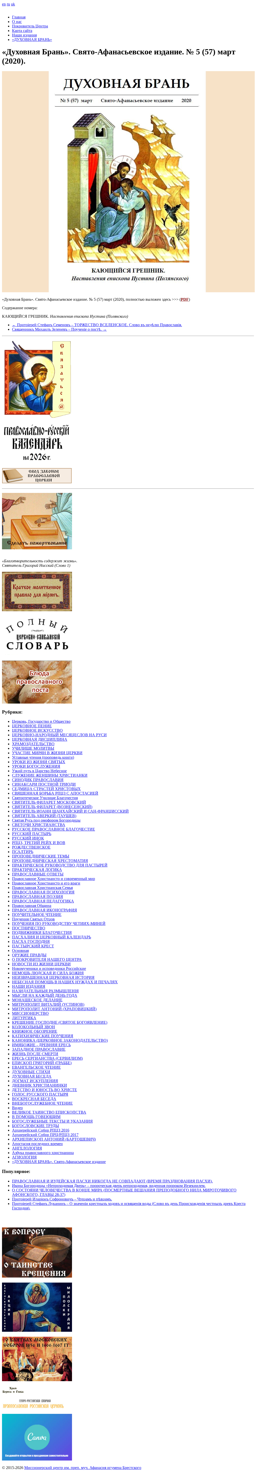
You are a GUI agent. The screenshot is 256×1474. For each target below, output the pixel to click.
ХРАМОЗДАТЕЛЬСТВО (33, 744)
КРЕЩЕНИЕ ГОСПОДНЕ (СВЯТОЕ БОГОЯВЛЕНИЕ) (59, 1022)
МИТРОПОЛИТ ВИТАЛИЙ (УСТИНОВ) (48, 1004)
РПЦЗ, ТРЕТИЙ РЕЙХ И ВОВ (38, 843)
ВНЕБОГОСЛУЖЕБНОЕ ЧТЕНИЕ (42, 1103)
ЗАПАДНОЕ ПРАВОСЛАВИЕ (39, 1049)
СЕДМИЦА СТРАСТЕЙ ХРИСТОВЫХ (46, 789)
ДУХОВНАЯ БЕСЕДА (32, 1076)
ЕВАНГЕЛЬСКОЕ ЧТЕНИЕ (36, 1067)
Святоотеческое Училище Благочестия (45, 798)
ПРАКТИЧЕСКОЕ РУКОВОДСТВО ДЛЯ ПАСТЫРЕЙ (60, 865)
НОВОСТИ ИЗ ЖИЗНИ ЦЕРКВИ (41, 964)
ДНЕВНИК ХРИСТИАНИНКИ (39, 1085)
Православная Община (31, 905)
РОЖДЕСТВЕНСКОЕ (31, 847)
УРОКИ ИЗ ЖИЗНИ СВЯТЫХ (38, 762)
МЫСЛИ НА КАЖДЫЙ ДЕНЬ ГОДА (44, 995)
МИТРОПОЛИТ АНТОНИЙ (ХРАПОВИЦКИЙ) (54, 1009)
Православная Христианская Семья (42, 887)
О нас (17, 21)
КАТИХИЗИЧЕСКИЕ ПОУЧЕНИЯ (42, 1036)
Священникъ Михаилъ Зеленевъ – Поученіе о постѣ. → (59, 329)
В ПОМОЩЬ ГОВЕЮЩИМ (36, 1117)
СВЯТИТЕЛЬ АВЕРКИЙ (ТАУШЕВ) (44, 816)
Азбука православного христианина (43, 1153)
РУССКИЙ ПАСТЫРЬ (31, 834)
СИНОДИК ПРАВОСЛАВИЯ (38, 780)
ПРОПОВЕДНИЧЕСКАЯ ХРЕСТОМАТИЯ (50, 861)
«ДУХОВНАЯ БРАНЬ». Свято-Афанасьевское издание (59, 1162)
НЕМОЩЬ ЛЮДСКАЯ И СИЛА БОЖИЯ (48, 973)
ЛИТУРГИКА (24, 1018)
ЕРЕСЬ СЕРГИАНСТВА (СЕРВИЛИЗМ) (47, 1058)
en (4, 4)
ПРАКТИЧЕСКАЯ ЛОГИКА (37, 870)
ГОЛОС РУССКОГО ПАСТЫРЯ (40, 1094)
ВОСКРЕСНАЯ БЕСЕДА (34, 1099)
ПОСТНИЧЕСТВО (28, 928)
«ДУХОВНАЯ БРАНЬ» (32, 39)
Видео (17, 1108)
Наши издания (24, 35)
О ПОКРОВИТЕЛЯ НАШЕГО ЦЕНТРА (47, 959)
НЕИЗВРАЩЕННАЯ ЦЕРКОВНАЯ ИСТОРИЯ (53, 977)
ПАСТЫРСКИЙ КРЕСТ (33, 946)
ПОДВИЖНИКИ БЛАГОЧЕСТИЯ (42, 932)
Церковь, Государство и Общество (41, 721)
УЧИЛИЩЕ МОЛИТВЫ (33, 748)
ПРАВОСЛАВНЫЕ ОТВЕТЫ (38, 874)
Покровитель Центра (30, 26)
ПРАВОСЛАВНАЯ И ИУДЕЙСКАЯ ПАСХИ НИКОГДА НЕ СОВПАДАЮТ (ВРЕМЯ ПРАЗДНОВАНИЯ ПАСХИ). (112, 1181)
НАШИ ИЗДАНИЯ (28, 986)
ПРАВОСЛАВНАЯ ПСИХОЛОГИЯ (43, 892)
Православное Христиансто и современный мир (53, 879)
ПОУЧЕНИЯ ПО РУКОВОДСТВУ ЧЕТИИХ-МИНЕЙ (59, 923)
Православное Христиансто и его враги (46, 883)
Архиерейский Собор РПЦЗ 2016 (40, 1130)
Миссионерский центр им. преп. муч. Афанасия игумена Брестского (82, 1468)
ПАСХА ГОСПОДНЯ (31, 941)
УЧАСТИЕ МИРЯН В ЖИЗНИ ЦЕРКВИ (47, 753)
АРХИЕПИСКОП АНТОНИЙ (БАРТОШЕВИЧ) (54, 1139)
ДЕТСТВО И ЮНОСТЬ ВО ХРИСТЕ (44, 1090)
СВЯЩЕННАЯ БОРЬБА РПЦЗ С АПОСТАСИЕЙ (55, 793)
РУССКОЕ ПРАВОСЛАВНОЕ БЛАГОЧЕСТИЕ (53, 829)
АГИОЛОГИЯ (24, 1157)
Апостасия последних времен (37, 1144)
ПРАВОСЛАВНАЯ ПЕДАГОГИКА (43, 901)
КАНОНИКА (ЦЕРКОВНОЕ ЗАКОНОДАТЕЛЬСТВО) (60, 1040)
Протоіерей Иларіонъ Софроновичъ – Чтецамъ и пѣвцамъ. (62, 1199)
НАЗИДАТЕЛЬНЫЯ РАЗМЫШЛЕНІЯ (45, 991)
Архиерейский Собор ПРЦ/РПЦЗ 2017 (45, 1135)
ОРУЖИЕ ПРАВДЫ (29, 955)
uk (13, 4)
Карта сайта (22, 30)
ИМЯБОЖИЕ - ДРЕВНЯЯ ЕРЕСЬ (41, 1045)
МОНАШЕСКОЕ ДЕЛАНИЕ (37, 1000)
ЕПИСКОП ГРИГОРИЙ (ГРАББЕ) (42, 1063)
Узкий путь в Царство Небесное (39, 771)
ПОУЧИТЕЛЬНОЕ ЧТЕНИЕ (37, 914)
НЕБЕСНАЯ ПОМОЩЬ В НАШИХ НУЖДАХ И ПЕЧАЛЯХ (65, 982)
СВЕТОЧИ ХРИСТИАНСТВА (38, 825)
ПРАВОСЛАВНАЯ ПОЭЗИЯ (37, 896)
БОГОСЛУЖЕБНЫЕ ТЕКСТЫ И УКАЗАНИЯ (52, 1121)
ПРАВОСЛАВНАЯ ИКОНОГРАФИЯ (44, 910)
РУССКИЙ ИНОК (28, 838)
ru (8, 4)
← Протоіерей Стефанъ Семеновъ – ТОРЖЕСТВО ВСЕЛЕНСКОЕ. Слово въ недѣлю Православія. (97, 325)
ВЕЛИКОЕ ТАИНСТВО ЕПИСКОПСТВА (49, 1112)
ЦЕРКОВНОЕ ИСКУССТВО (37, 730)
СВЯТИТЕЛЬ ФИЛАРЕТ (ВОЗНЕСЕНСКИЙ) (52, 807)
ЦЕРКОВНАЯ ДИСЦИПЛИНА (39, 739)
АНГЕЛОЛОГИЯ (27, 1148)
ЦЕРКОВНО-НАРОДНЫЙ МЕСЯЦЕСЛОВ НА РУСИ (59, 735)
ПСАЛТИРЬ (22, 852)
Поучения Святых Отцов (33, 919)
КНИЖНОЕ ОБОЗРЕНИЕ (34, 1031)
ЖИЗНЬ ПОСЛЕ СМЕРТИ (35, 1054)
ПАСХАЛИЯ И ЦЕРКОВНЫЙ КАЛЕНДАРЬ (51, 937)
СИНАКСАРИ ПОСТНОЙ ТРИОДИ (44, 784)
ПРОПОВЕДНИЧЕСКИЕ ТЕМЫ (40, 856)
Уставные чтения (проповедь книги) (43, 757)
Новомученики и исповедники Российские (49, 968)
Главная (19, 17)
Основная (20, 950)
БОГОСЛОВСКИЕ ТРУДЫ (35, 1126)
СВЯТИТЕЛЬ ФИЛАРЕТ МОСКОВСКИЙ (49, 802)
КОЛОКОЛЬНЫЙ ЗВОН (33, 1027)
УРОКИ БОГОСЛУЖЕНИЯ (36, 766)
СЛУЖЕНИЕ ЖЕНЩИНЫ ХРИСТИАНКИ (50, 775)
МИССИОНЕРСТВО (30, 1013)
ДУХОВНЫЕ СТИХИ (31, 1072)
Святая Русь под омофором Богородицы (46, 820)
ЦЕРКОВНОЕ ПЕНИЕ (32, 726)
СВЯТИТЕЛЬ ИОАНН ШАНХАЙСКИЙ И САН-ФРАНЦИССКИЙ (70, 811)
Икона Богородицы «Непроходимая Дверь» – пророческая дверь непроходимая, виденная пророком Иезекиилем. (109, 1185)
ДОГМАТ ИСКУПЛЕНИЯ (35, 1081)
